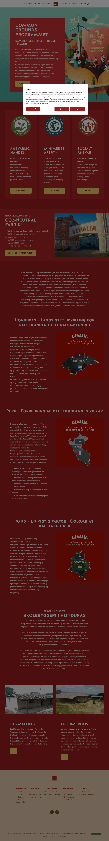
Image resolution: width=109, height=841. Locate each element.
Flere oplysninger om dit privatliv (39, 103)
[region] (55, 99)
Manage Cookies (33, 109)
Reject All (61, 109)
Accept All (77, 109)
